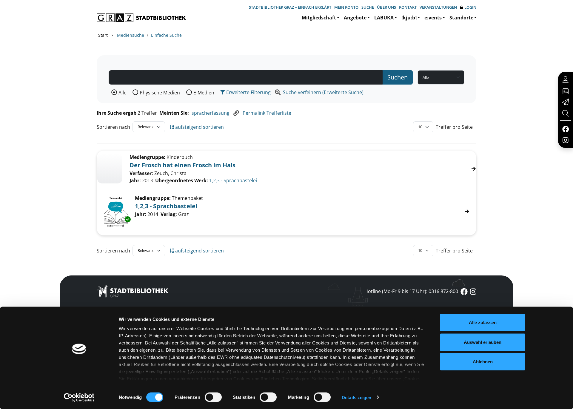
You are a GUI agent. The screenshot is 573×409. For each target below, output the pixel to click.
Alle (122, 92)
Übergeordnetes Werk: (181, 180)
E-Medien (203, 92)
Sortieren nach (113, 127)
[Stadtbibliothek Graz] (141, 17)
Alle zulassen (483, 322)
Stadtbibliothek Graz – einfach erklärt (290, 7)
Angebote (355, 17)
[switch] (213, 397)
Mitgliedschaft (319, 17)
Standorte (461, 17)
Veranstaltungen (438, 7)
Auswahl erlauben (482, 341)
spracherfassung (210, 113)
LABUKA (384, 17)
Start (103, 35)
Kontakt (408, 7)
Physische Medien (160, 92)
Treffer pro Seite (454, 127)
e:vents (433, 17)
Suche (367, 7)
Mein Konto (346, 7)
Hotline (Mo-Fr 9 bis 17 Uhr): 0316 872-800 (411, 291)
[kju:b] (409, 17)
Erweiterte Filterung (248, 92)
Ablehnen (483, 361)
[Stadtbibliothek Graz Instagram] (565, 139)
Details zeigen (356, 397)
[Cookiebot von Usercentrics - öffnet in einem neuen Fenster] (79, 397)
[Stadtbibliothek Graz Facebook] (565, 128)
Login (470, 7)
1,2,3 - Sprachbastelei (233, 180)
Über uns (386, 7)
